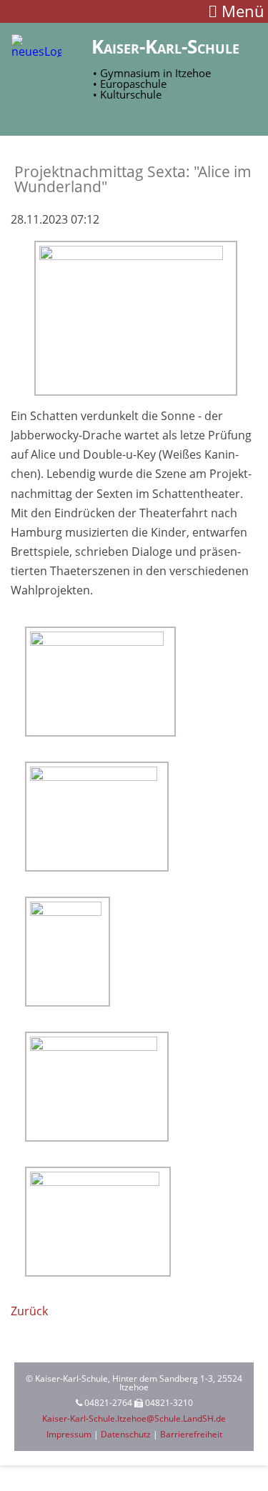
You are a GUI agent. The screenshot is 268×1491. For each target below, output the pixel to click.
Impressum (68, 1434)
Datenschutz (126, 1434)
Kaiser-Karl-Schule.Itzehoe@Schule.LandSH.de (134, 1418)
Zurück (29, 1311)
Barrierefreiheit (191, 1434)
